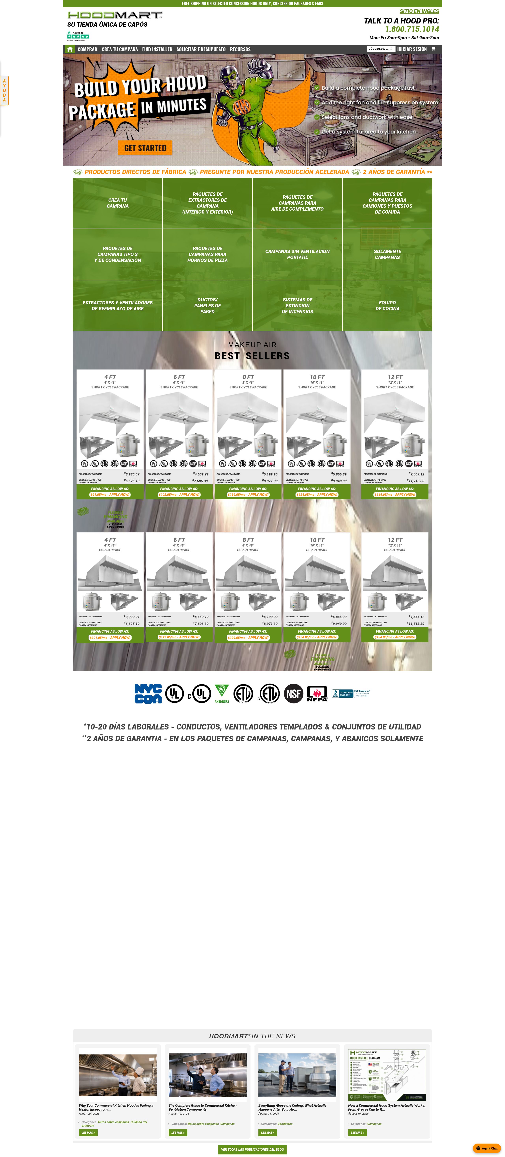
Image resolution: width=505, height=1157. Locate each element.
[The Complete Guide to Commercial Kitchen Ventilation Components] (208, 1075)
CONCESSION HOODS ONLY (250, 3)
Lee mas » (88, 1132)
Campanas (227, 1124)
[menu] (252, 49)
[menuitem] (87, 49)
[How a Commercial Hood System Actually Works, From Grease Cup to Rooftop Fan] (387, 1075)
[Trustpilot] (79, 35)
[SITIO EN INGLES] (399, 13)
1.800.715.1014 (412, 29)
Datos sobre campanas (113, 1122)
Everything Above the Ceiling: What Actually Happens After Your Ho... (292, 1107)
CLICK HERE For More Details (115, 525)
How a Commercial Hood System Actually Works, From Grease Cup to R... (386, 1107)
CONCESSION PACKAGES (292, 3)
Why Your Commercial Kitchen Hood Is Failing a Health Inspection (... (116, 1107)
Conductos (285, 1124)
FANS (319, 3)
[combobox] (381, 49)
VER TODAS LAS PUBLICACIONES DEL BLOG (252, 1149)
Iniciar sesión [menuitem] (412, 49)
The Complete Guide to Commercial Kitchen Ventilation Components (203, 1107)
